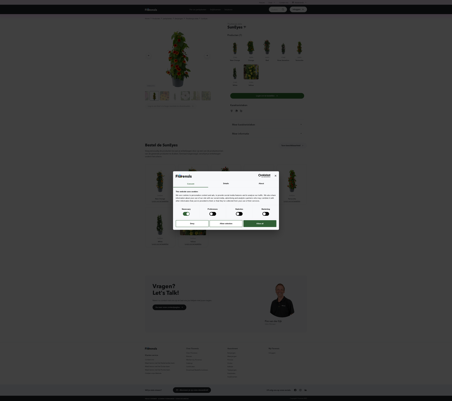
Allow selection (226, 224)
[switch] (212, 214)
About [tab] (261, 183)
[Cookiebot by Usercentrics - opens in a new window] (260, 176)
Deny (192, 224)
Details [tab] (226, 183)
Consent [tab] (190, 184)
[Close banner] (275, 176)
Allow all (259, 224)
